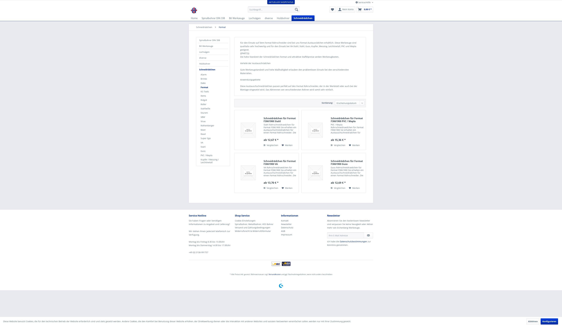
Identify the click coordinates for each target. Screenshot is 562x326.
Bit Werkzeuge (206, 46)
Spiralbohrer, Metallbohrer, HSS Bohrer (254, 224)
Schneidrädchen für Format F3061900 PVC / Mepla (347, 120)
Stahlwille (205, 108)
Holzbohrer (204, 63)
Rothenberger (207, 125)
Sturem (204, 112)
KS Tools (205, 91)
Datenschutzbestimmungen (353, 241)
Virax (203, 121)
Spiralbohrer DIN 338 (209, 40)
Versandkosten (275, 274)
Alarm (204, 74)
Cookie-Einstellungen (245, 220)
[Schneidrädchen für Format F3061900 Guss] (315, 173)
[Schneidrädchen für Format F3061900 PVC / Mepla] (315, 130)
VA (202, 142)
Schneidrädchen (207, 69)
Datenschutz (287, 227)
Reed (203, 134)
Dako (203, 83)
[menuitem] (274, 9)
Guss (203, 151)
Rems (203, 95)
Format (204, 87)
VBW (203, 117)
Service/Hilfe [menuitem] (364, 2)
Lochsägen (204, 52)
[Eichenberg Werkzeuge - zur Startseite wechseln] (194, 10)
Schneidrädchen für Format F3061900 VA (280, 162)
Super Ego (206, 138)
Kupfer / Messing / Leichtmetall (210, 161)
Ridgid (204, 100)
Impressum (286, 234)
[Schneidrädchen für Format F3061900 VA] (248, 173)
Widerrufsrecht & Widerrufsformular (253, 231)
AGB (283, 231)
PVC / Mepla (206, 155)
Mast (203, 129)
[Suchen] (296, 9)
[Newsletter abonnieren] (368, 235)
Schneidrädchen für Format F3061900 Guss (347, 162)
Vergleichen (272, 145)
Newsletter (286, 224)
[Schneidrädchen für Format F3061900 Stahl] (248, 130)
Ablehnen (533, 321)
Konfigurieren (549, 321)
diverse (202, 57)
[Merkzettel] (332, 9)
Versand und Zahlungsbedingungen (252, 227)
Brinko (204, 78)
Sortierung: (327, 102)
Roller (203, 104)
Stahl (203, 146)
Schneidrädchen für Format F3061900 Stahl (280, 120)
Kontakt (284, 220)
